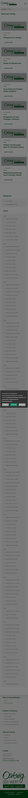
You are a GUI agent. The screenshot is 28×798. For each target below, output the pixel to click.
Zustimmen (13, 404)
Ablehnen (5, 404)
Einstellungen (22, 404)
